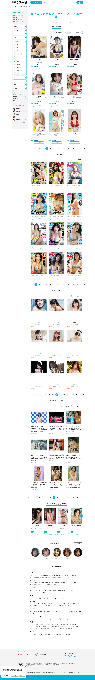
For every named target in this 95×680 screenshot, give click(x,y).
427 (67, 394)
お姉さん (42, 611)
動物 (62, 634)
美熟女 (50, 611)
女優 (51, 624)
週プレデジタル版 (20, 17)
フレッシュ (18, 64)
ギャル (18, 73)
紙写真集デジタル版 (35, 590)
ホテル (55, 619)
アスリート (61, 628)
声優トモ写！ (33, 592)
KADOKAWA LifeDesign (54, 575)
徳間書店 (42, 577)
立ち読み (39, 68)
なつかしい (59, 611)
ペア (33, 619)
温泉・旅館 (63, 619)
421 (46, 394)
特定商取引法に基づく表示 (41, 672)
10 (68, 148)
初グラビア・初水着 (44, 634)
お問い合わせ (70, 672)
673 (77, 497)
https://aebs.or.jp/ (29, 665)
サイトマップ (77, 672)
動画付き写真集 (52, 590)
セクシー (78, 611)
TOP (13, 6)
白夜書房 (54, 577)
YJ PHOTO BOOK (45, 582)
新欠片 (46, 577)
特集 (14, 100)
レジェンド (45, 628)
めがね (57, 598)
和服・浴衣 (66, 598)
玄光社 (62, 575)
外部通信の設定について (53, 672)
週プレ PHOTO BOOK (35, 582)
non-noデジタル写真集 (76, 582)
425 (60, 394)
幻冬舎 (66, 575)
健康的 (18, 61)
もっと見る (78, 543)
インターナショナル (20, 70)
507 (73, 394)
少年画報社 (33, 577)
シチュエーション (18, 81)
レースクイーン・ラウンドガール (40, 626)
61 (73, 148)
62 (77, 148)
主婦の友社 (74, 575)
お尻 (17, 50)
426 (64, 394)
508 (76, 394)
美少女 (34, 611)
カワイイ (68, 611)
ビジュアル (16, 41)
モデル (58, 624)
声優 (66, 624)
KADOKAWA (46, 575)
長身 (17, 58)
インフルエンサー (73, 626)
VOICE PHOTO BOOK (62, 590)
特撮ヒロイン (35, 628)
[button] (82, 516)
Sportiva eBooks (57, 584)
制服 (42, 598)
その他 (15, 88)
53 (73, 284)
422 (49, 394)
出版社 (15, 26)
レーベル (16, 30)
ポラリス (39, 592)
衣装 (15, 37)
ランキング (15, 98)
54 (77, 284)
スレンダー (18, 44)
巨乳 (17, 47)
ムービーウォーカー (65, 577)
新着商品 (15, 96)
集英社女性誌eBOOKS (35, 584)
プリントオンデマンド (73, 590)
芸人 (53, 628)
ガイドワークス (38, 575)
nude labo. (44, 592)
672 (74, 497)
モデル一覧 (23, 122)
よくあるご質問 (63, 672)
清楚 (33, 613)
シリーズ (16, 33)
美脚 (70, 603)
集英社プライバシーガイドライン (28, 672)
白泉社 (49, 577)
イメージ (16, 77)
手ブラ (34, 634)
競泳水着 (49, 598)
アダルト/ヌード (69, 628)
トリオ (40, 619)
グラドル (34, 624)
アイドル (44, 624)
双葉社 (58, 577)
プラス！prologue (44, 590)
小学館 (79, 575)
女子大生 (73, 624)
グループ (47, 619)
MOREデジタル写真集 (65, 582)
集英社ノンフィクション (47, 584)
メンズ (55, 634)
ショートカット (19, 53)
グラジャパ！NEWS (20, 21)
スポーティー (19, 67)
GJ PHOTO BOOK (55, 582)
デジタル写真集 (19, 15)
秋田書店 (32, 575)
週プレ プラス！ (19, 19)
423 (53, 394)
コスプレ (34, 598)
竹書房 (37, 577)
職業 (15, 84)
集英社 (69, 575)
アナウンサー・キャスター (59, 626)
